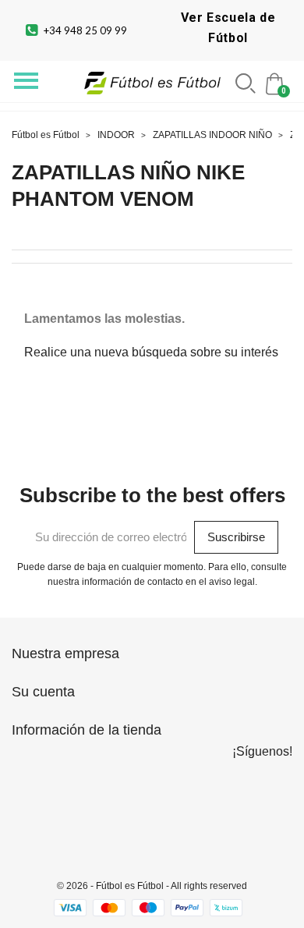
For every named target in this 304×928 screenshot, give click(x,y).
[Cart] (275, 82)
